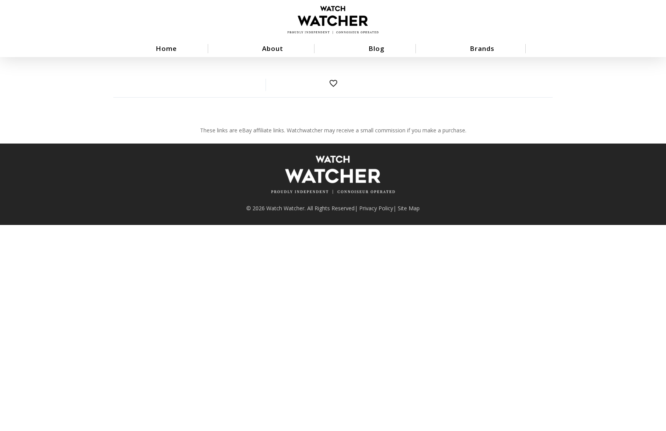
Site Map (409, 208)
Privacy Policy (376, 208)
